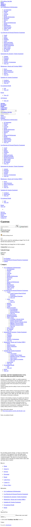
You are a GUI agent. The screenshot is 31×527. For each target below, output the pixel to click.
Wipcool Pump (7, 27)
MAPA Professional (9, 45)
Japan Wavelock (8, 70)
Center (5, 12)
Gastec (5, 41)
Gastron (6, 261)
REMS (5, 24)
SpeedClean (7, 81)
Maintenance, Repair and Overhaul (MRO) (11, 66)
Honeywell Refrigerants (10, 22)
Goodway (6, 80)
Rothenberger (7, 25)
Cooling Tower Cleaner (16, 355)
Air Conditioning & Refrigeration (9, 7)
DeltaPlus (6, 39)
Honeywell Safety (8, 42)
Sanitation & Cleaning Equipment (9, 77)
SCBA (12, 300)
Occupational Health (6, 85)
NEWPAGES (8, 525)
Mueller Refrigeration (9, 17)
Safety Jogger (7, 46)
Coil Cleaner (13, 353)
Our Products (7, 258)
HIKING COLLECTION (16, 323)
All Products (4, 98)
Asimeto (6, 56)
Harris (5, 15)
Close (2, 254)
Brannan (6, 11)
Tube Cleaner (13, 358)
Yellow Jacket (7, 28)
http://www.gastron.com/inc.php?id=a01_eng (14, 410)
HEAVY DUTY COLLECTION (18, 322)
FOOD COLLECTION (16, 320)
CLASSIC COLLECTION (17, 319)
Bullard (6, 38)
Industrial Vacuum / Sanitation (17, 356)
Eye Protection (14, 309)
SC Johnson (7, 49)
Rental (2, 92)
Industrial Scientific (9, 44)
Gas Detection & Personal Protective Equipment (13, 32)
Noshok (6, 60)
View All (6, 30)
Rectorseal (6, 18)
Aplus (5, 36)
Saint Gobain (7, 48)
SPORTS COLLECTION (16, 325)
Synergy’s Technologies (10, 62)
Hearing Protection (15, 312)
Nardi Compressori (8, 72)
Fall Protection (13, 310)
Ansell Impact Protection (16, 296)
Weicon (6, 19)
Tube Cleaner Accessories (16, 359)
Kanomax (6, 58)
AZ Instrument (7, 9)
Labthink (6, 59)
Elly (5, 21)
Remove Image (5, 231)
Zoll (5, 88)
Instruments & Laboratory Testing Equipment (12, 53)
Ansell (5, 35)
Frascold (6, 14)
